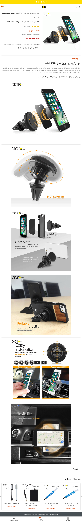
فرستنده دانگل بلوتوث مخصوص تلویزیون (31, 505)
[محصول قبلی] (39, 17)
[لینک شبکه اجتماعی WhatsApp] (39, 2)
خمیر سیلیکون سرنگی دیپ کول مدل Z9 (70, 505)
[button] (7, 488)
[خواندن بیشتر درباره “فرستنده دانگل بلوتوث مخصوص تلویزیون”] (26, 488)
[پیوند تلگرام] (36, 2)
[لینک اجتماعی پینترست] (41, 2)
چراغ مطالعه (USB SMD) (11, 504)
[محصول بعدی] (35, 17)
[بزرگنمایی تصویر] (76, 46)
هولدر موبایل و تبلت (8, 13)
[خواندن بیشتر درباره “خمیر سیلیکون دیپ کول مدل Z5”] (46, 488)
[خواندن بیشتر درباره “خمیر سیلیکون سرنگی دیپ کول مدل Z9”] (66, 488)
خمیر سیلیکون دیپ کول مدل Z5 (51, 505)
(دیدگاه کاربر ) (26, 26)
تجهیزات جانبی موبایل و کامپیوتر (25, 13)
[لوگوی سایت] (41, 7)
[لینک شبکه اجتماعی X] (43, 2)
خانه (38, 13)
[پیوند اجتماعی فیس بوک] (46, 2)
